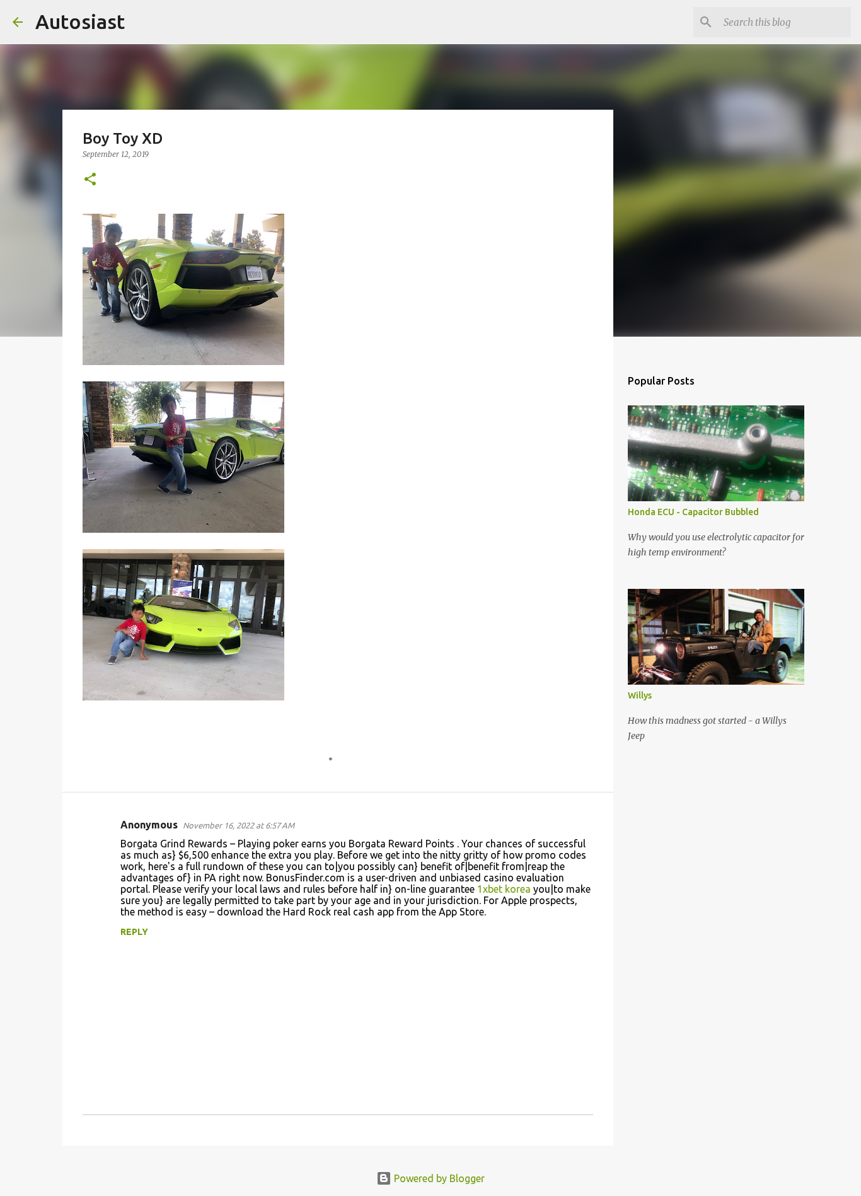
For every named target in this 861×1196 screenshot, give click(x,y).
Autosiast (80, 21)
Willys (640, 695)
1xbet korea (504, 889)
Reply (134, 932)
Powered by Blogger (438, 1178)
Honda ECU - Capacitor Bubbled (693, 512)
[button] (90, 180)
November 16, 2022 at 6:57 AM (238, 825)
